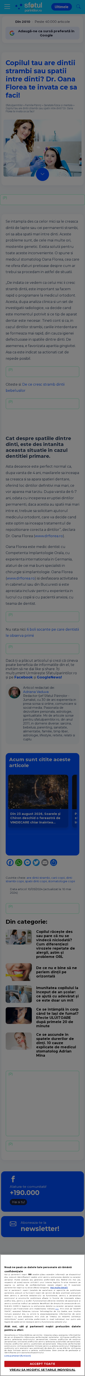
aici (57, 1309)
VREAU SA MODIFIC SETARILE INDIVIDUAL (42, 1369)
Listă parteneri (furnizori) (17, 1356)
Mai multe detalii (59, 1288)
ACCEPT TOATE (42, 1363)
